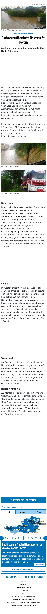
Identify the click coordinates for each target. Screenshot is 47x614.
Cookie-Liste (23, 590)
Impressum (23, 584)
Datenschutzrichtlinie (23, 587)
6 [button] (18, 538)
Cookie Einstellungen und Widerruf (23, 606)
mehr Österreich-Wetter (22, 569)
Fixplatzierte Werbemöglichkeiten (23, 596)
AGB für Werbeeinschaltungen (23, 599)
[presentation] (2, 538)
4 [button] (12, 538)
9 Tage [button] (38, 512)
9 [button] (28, 538)
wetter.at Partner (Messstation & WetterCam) (23, 602)
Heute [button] (8, 512)
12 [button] (40, 538)
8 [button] (25, 538)
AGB (23, 593)
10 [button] (32, 538)
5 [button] (15, 538)
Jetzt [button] (6, 538)
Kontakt (23, 581)
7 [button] (21, 538)
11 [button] (36, 538)
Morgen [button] (23, 512)
